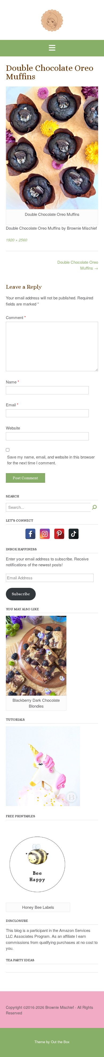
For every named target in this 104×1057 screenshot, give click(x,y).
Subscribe (21, 594)
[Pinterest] (59, 533)
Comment (16, 317)
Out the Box (60, 1041)
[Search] (94, 507)
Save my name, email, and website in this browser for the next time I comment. (51, 460)
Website (13, 428)
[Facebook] (30, 533)
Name (12, 382)
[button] (52, 48)
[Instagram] (44, 533)
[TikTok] (73, 533)
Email (12, 404)
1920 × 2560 (16, 239)
